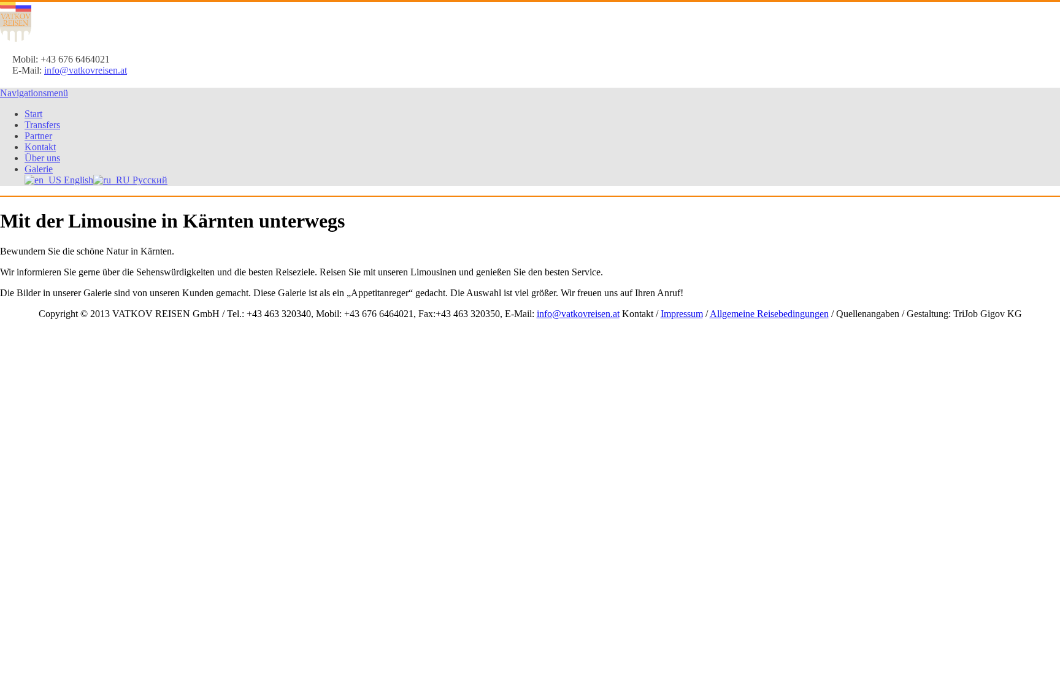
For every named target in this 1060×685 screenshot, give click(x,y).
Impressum (682, 313)
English (77, 180)
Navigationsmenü (34, 93)
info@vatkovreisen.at (85, 70)
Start (33, 114)
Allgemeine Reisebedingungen (769, 313)
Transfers (42, 125)
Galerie (39, 169)
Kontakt (40, 147)
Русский (148, 180)
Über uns (42, 158)
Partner (38, 136)
